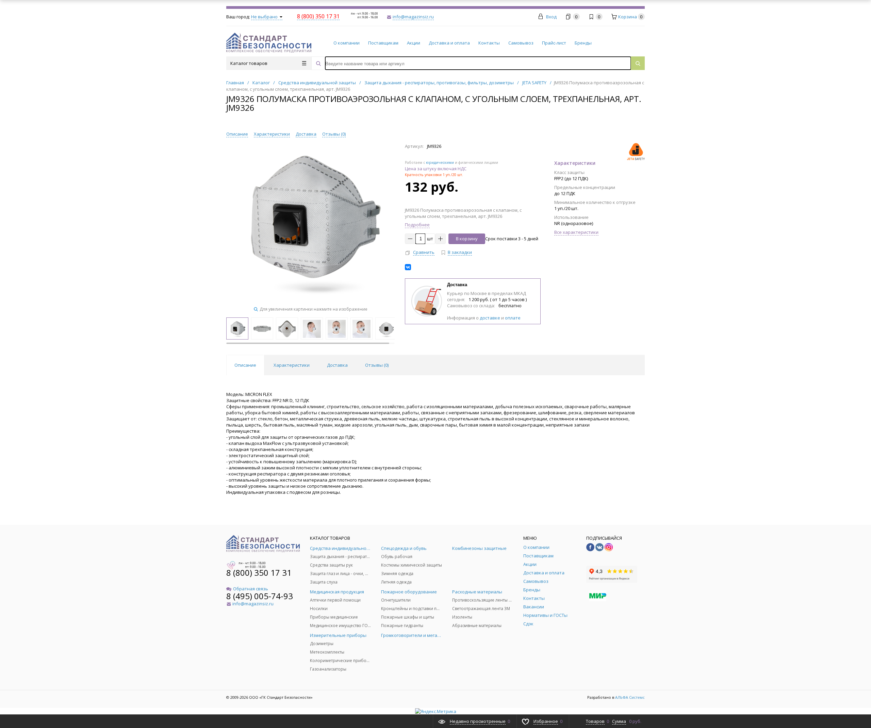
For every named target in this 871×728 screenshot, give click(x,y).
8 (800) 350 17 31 (259, 572)
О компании (346, 43)
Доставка (306, 134)
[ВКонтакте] (408, 267)
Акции (413, 43)
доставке (490, 318)
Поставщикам (383, 43)
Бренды (583, 43)
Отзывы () (334, 134)
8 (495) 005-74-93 (259, 596)
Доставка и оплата (449, 43)
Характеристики (272, 134)
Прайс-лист (554, 43)
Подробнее (417, 225)
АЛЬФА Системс (629, 697)
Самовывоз (520, 43)
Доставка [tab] (337, 365)
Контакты (489, 43)
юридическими (440, 162)
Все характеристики (576, 232)
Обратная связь (250, 589)
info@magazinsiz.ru (413, 17)
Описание (237, 134)
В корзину (467, 239)
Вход (551, 17)
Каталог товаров (248, 63)
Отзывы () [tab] (377, 365)
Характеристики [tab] (292, 365)
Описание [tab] (245, 365)
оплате (513, 318)
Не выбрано (265, 17)
